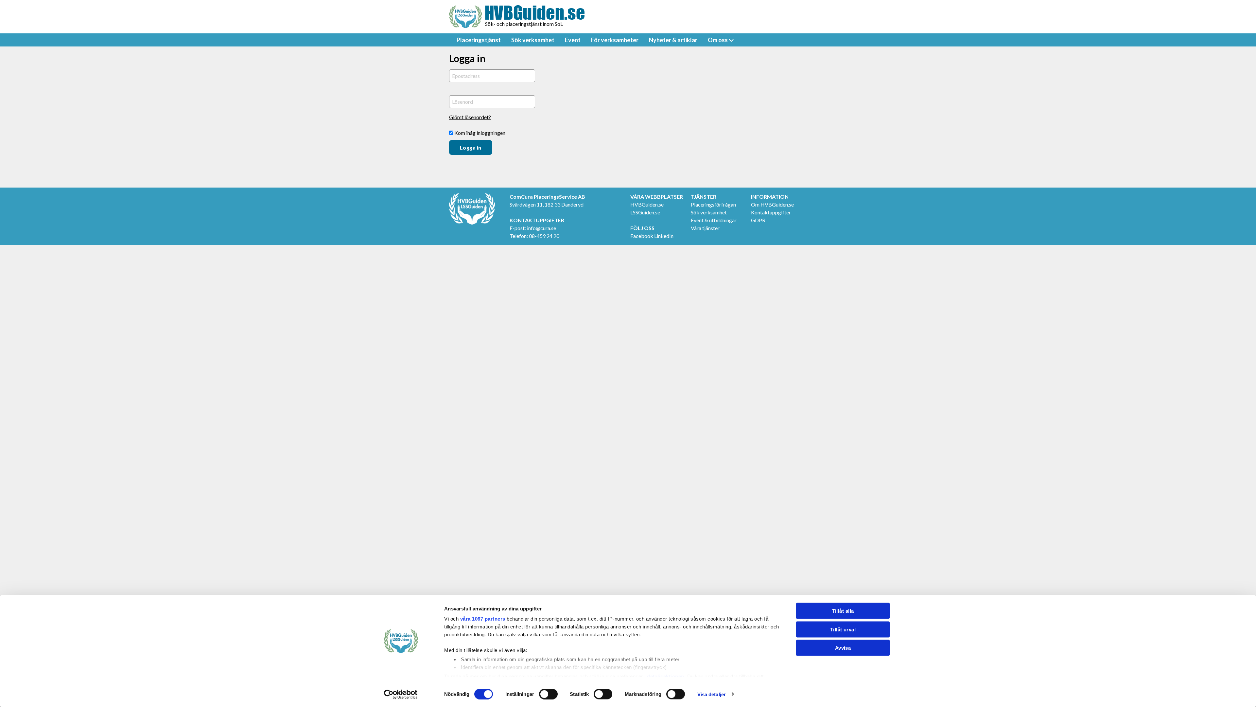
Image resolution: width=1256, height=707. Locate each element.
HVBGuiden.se (647, 204)
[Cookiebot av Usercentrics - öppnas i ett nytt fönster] (400, 694)
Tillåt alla (843, 611)
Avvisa (843, 648)
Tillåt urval (843, 629)
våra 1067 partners (482, 619)
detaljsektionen (665, 676)
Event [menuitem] (573, 40)
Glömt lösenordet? (470, 117)
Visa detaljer (711, 694)
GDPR (758, 220)
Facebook (641, 236)
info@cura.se (541, 228)
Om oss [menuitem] (718, 40)
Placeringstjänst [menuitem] (479, 40)
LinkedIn (663, 236)
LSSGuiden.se (645, 212)
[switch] (548, 694)
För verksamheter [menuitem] (614, 40)
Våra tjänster (705, 228)
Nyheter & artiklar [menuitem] (673, 40)
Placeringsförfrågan (713, 204)
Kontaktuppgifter (771, 212)
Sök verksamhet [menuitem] (532, 40)
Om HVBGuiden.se (772, 204)
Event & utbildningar (714, 220)
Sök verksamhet (709, 212)
